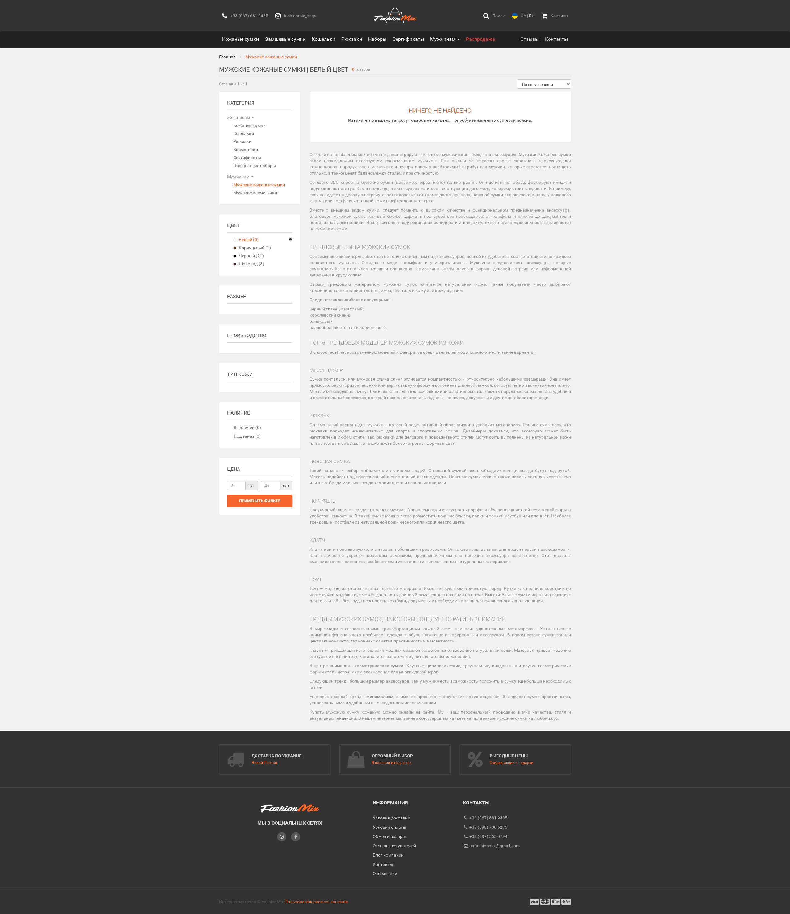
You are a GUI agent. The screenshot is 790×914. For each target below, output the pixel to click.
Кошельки (323, 39)
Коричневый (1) (254, 247)
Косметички (245, 149)
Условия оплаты (389, 827)
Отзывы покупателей (394, 845)
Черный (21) (251, 255)
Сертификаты (408, 39)
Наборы (377, 39)
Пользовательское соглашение (316, 901)
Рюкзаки (351, 39)
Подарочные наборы (254, 165)
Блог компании (388, 855)
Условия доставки (391, 817)
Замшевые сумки (285, 39)
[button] (494, 15)
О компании (385, 873)
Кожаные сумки (240, 39)
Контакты (556, 39)
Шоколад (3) (251, 263)
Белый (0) (248, 239)
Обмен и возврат (390, 836)
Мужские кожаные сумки (259, 184)
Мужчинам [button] (443, 39)
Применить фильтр (259, 501)
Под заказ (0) (247, 436)
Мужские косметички (255, 192)
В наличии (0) (247, 427)
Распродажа (480, 39)
